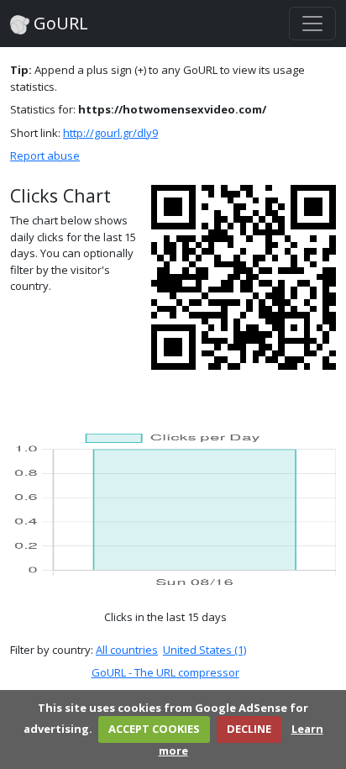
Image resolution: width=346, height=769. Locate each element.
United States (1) (204, 649)
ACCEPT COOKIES (154, 728)
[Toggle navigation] (312, 23)
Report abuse (45, 155)
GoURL (58, 23)
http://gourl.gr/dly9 (110, 132)
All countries (127, 649)
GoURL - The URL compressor (165, 672)
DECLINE (249, 728)
